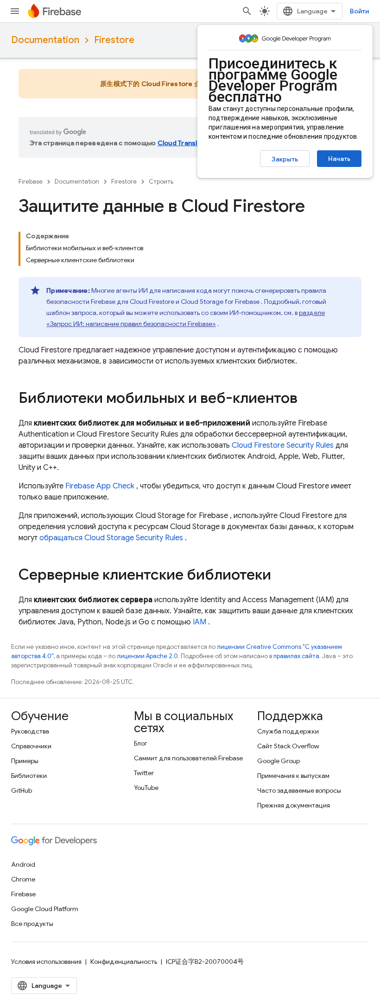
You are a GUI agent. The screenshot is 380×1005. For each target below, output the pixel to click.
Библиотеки (29, 775)
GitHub (21, 790)
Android (23, 864)
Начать (339, 158)
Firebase (31, 181)
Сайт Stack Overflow (288, 746)
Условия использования (46, 961)
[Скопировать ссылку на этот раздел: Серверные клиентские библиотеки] (280, 575)
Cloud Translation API (192, 143)
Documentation (45, 40)
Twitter (144, 773)
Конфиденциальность (123, 961)
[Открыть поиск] (247, 11)
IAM (199, 622)
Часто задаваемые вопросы (299, 790)
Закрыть (285, 159)
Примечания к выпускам (293, 775)
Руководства (30, 731)
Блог (140, 743)
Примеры (24, 761)
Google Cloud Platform (44, 909)
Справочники (31, 746)
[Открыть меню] (15, 11)
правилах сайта (296, 656)
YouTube (146, 787)
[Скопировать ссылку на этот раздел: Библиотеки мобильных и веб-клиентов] (307, 399)
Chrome (23, 879)
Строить (161, 181)
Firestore (114, 40)
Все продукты (32, 923)
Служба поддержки (288, 731)
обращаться (111, 538)
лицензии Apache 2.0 (147, 656)
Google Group (278, 761)
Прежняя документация (293, 805)
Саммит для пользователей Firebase (188, 758)
